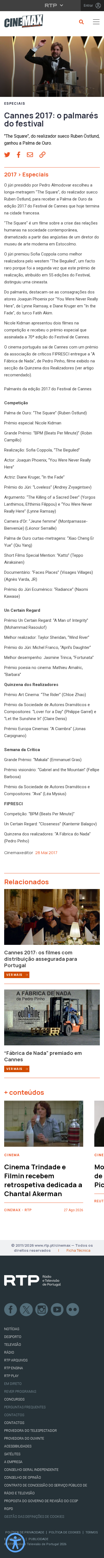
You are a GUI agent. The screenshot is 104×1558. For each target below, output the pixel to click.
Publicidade (38, 1539)
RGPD (8, 1509)
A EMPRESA (13, 1462)
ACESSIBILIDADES (17, 1446)
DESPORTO (12, 1337)
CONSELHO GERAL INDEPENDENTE (31, 1470)
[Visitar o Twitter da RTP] (26, 1309)
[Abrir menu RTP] (52, 5)
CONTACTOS (14, 1423)
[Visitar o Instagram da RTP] (42, 1309)
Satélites (12, 1454)
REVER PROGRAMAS (20, 1392)
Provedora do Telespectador (30, 1431)
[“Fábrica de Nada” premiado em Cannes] (52, 1019)
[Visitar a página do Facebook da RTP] (10, 1309)
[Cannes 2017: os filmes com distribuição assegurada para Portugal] (52, 919)
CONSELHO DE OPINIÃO (22, 1478)
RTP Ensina (13, 1368)
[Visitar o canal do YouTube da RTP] (57, 1309)
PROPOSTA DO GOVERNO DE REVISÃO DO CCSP (41, 1501)
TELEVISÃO (12, 1345)
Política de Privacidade (24, 1532)
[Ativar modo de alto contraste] (15, 1542)
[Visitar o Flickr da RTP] (73, 1309)
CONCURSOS (14, 1399)
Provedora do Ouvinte (24, 1438)
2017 (10, 174)
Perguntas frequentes (24, 1407)
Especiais (14, 103)
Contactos (14, 1415)
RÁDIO (9, 1352)
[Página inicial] (21, 22)
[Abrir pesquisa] (80, 21)
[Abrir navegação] (96, 21)
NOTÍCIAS (11, 1329)
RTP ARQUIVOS (15, 1360)
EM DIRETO (13, 1384)
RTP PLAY (11, 1376)
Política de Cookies (65, 1532)
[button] (10, 155)
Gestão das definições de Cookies (34, 1517)
